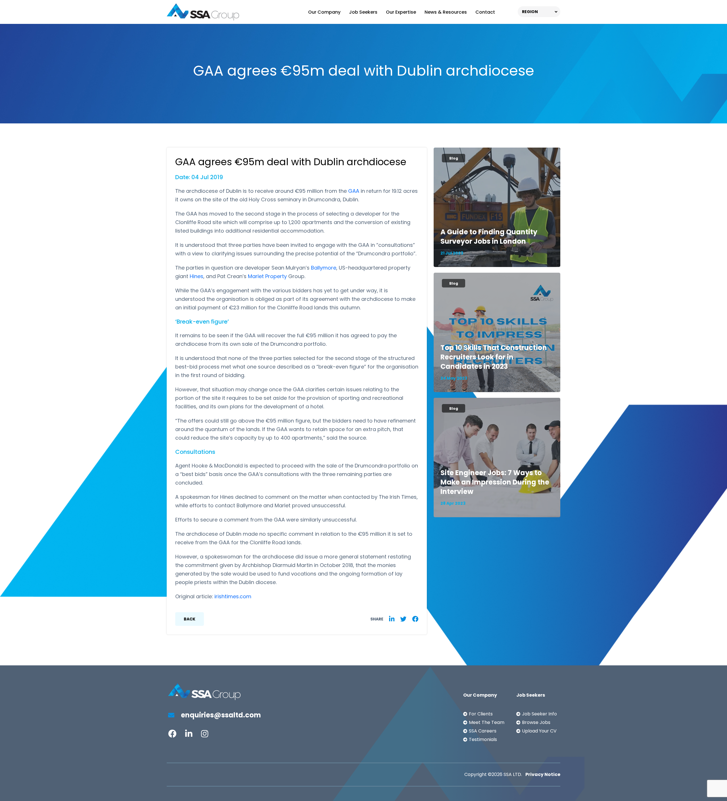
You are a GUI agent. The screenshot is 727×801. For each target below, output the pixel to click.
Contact (485, 12)
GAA (353, 190)
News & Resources (446, 12)
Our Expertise (401, 12)
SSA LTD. (513, 774)
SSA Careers (482, 731)
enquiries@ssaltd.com (220, 715)
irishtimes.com (232, 596)
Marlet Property (267, 276)
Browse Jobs (536, 722)
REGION (530, 12)
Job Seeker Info (539, 714)
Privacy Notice (542, 774)
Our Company (324, 12)
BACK (189, 619)
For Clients (481, 714)
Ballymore (323, 267)
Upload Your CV (539, 731)
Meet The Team (486, 722)
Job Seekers (363, 12)
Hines (196, 276)
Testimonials (483, 739)
